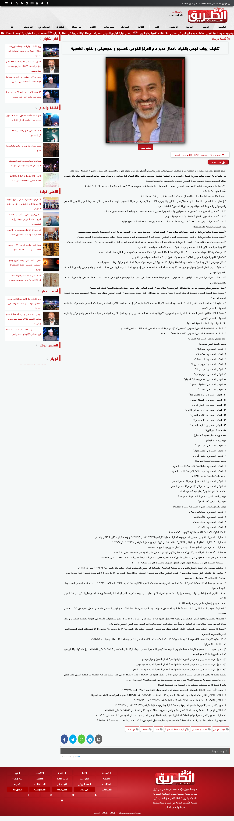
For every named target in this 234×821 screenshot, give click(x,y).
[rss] (21, 3)
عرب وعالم (109, 26)
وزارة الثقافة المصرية (175, 729)
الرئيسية (222, 26)
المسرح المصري (200, 729)
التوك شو (28, 26)
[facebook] (47, 3)
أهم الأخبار (50, 290)
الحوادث (125, 26)
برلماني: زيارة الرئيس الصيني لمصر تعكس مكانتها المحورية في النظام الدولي (116, 33)
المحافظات (40, 783)
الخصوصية (40, 789)
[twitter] (42, 3)
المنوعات (107, 789)
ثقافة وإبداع (219, 38)
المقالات (60, 26)
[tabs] (6, 3)
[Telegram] (90, 739)
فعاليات (145, 729)
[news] (32, 3)
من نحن (84, 789)
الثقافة (141, 26)
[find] (16, 3)
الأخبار (206, 26)
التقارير (93, 26)
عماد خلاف (216, 162)
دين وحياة (76, 26)
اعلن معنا (62, 789)
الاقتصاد (174, 26)
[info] (11, 3)
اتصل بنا (17, 789)
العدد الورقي (44, 26)
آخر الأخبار (50, 37)
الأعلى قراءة (49, 190)
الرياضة (189, 26)
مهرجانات (131, 729)
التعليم (17, 783)
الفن (157, 26)
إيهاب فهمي (219, 729)
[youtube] (37, 3)
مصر (157, 729)
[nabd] (26, 3)
